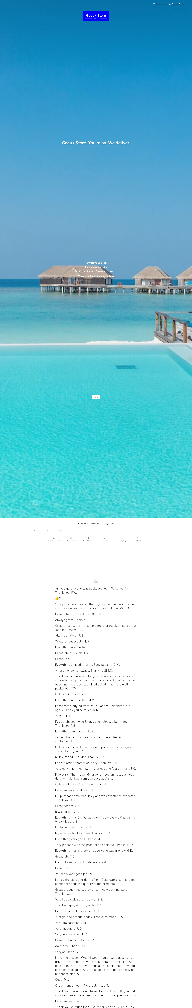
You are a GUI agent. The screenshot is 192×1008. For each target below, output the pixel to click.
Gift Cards (138, 541)
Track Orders (88, 541)
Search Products (54, 541)
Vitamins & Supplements (89, 523)
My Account (71, 541)
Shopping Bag (121, 541)
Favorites (104, 541)
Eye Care (110, 523)
